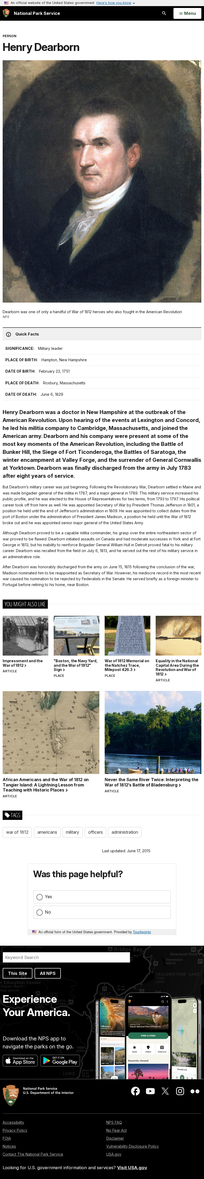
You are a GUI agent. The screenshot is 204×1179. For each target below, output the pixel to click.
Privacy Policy (15, 1130)
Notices (9, 1146)
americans (47, 832)
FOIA (7, 1138)
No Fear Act (116, 1130)
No (48, 912)
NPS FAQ (114, 1122)
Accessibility (13, 1122)
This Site (17, 973)
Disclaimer (115, 1138)
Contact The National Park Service (33, 1154)
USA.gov (113, 1154)
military (72, 832)
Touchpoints (142, 931)
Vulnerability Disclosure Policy (132, 1146)
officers (95, 832)
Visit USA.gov (132, 1167)
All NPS (48, 973)
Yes (48, 896)
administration (125, 832)
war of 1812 (17, 832)
